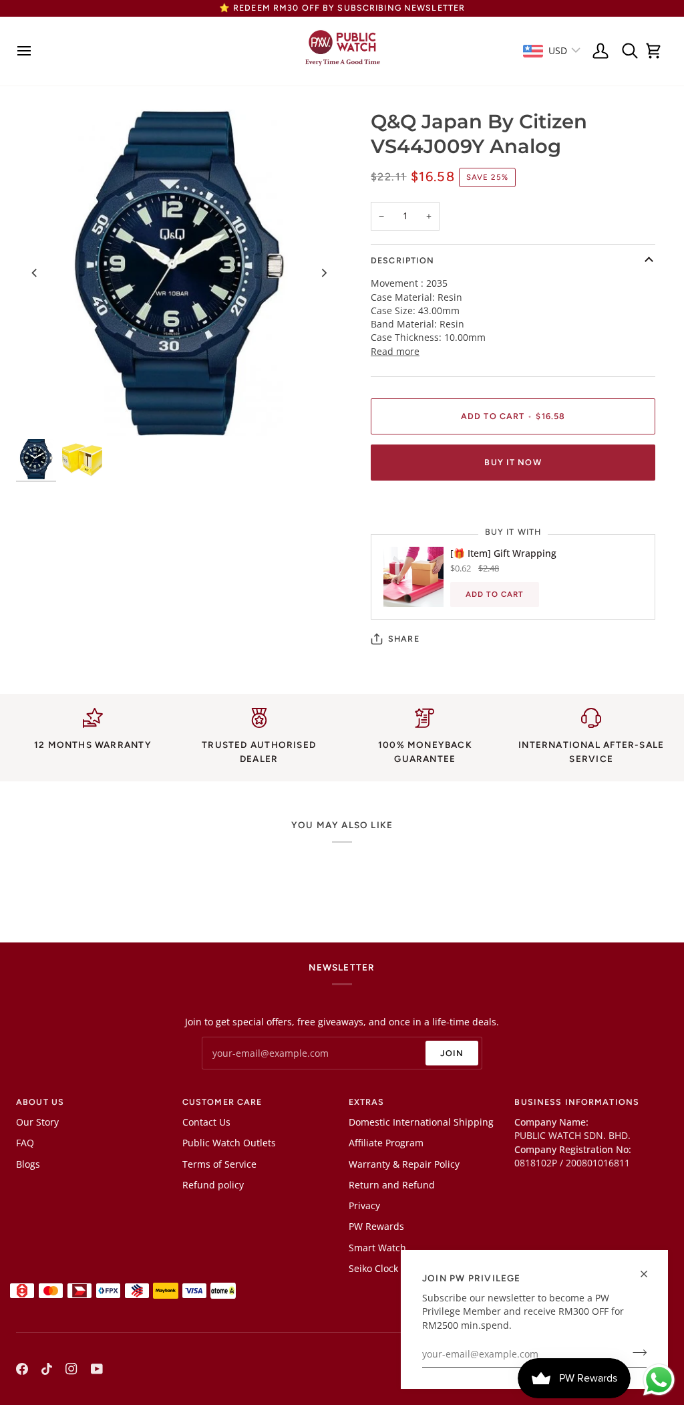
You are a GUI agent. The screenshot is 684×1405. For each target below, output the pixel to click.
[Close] (649, 1274)
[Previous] (35, 273)
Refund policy (213, 1185)
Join (452, 1053)
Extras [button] (367, 1102)
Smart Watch (377, 1248)
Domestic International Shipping (421, 1122)
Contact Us (206, 1122)
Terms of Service (219, 1164)
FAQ (25, 1143)
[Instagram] (71, 1369)
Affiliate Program (386, 1143)
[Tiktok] (46, 1369)
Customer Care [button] (222, 1102)
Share (403, 639)
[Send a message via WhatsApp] (659, 1380)
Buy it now (512, 462)
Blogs (28, 1164)
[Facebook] (22, 1369)
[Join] (636, 1353)
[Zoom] (179, 273)
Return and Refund (392, 1185)
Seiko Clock (373, 1269)
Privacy (364, 1206)
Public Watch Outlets (229, 1143)
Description (402, 260)
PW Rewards (376, 1227)
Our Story (37, 1122)
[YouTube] (97, 1369)
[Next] (323, 273)
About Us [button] (40, 1102)
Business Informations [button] (576, 1102)
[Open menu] (27, 51)
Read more (395, 352)
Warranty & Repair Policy (404, 1164)
